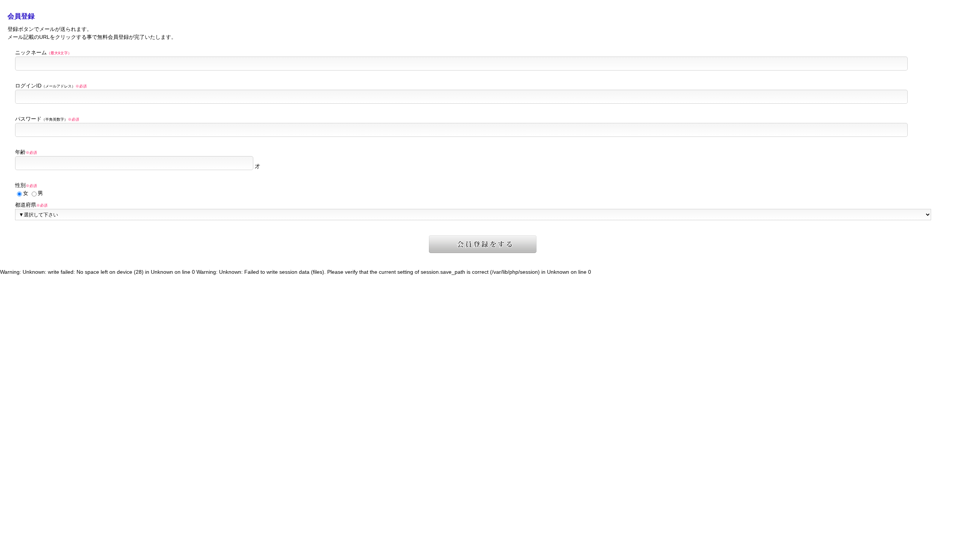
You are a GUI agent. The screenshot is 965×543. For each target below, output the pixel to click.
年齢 (26, 152)
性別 (26, 185)
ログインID (51, 86)
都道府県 (31, 205)
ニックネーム (43, 52)
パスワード (47, 119)
